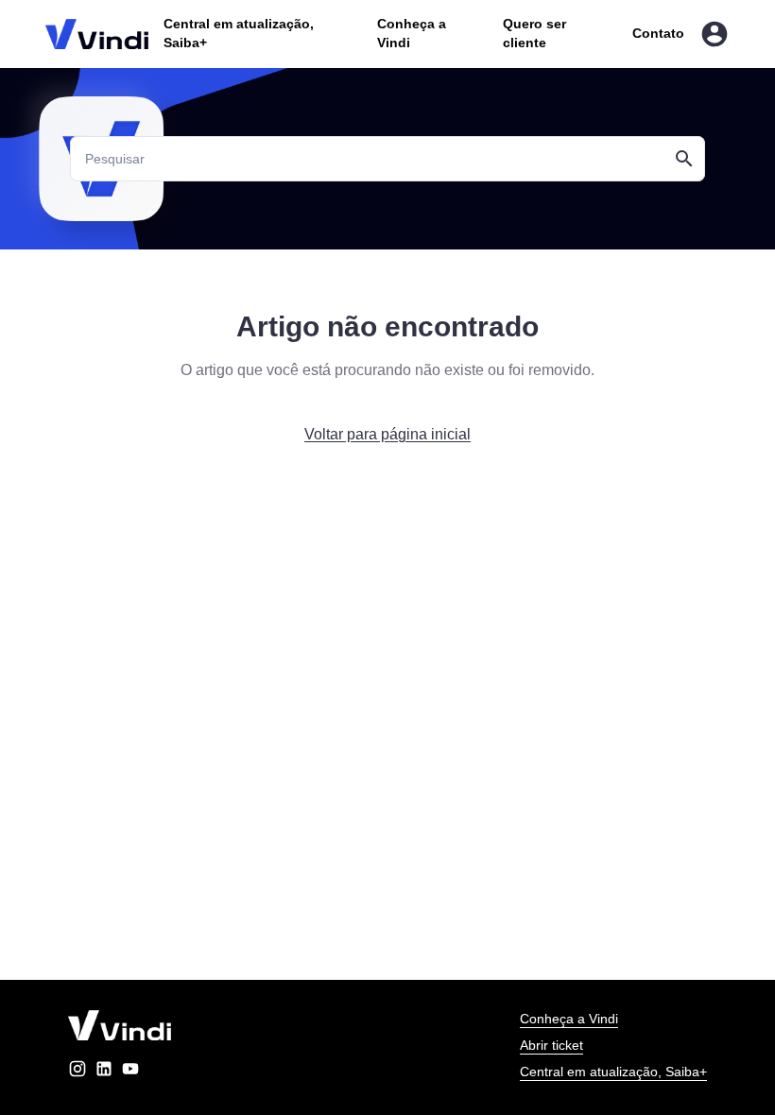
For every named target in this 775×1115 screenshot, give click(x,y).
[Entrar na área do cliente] (714, 34)
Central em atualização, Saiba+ (613, 1071)
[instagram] (77, 1072)
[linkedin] (104, 1072)
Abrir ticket (551, 1045)
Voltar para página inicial (387, 434)
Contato (658, 33)
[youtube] (130, 1072)
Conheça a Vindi (569, 1018)
